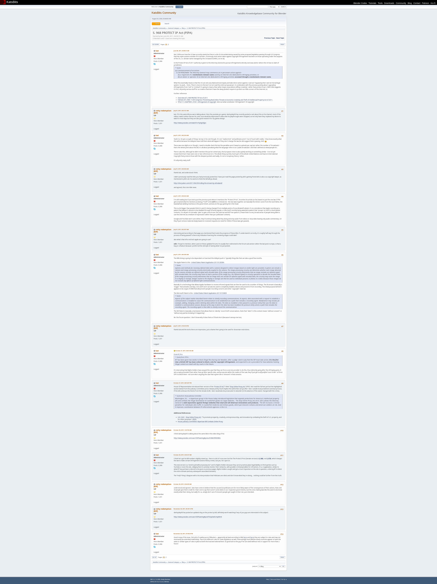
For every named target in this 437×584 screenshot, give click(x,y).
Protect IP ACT (219, 387)
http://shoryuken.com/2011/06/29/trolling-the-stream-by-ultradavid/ (198, 183)
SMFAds (152, 581)
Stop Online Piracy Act (237, 387)
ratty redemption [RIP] (162, 111)
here (245, 537)
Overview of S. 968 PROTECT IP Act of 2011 (193, 98)
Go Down (155, 44)
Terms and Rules (275, 579)
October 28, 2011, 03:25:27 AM (183, 455)
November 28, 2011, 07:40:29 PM (183, 533)
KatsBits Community (164, 12)
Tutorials (372, 3)
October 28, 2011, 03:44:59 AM (183, 484)
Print (282, 44)
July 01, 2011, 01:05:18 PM (181, 326)
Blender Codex (360, 3)
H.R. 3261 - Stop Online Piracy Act (189, 417)
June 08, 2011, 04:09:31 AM (181, 51)
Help (267, 579)
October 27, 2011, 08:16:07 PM (183, 383)
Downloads (389, 3)
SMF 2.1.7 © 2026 (155, 579)
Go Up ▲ (284, 579)
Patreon (425, 3)
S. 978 (269, 459)
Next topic (280, 38)
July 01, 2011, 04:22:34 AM (181, 135)
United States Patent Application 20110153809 (210, 293)
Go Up (154, 557)
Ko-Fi (433, 3)
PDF (194, 419)
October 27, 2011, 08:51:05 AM (184, 351)
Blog (410, 3)
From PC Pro (178, 354)
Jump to (254, 566)
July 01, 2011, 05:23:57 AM (181, 229)
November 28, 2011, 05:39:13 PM (183, 509)
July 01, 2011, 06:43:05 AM (181, 254)
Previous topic (269, 38)
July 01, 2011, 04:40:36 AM (181, 169)
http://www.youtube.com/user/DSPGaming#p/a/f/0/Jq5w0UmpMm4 (198, 517)
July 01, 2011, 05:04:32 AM (181, 196)
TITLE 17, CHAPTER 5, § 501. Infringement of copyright (197, 102)
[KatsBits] (154, 66)
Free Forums (160, 581)
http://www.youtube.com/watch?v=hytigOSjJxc (190, 123)
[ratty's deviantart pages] (154, 126)
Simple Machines (165, 579)
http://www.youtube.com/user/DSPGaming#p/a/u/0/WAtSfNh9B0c (197, 438)
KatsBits (12, 2)
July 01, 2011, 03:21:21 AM (181, 110)
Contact (416, 3)
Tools (380, 3)
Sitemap (166, 581)
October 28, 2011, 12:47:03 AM (183, 430)
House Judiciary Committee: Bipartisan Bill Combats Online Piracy (200, 422)
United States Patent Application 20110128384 (207, 262)
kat (157, 51)
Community (401, 3)
